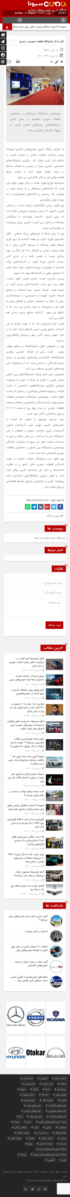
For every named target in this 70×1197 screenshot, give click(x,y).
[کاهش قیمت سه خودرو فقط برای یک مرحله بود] (35, 889)
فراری (48, 1127)
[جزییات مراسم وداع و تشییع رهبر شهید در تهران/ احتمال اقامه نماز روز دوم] (35, 780)
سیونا (16, 1122)
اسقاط (63, 1084)
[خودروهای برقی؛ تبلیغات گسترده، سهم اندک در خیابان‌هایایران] (35, 694)
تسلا (47, 1089)
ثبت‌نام (45, 1094)
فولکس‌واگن (60, 1133)
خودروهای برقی (34, 1105)
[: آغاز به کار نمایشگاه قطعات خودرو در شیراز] (9, 61)
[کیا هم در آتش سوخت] (35, 936)
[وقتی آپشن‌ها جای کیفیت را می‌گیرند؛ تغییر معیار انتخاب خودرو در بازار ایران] (35, 664)
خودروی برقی (36, 1116)
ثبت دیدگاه (54, 625)
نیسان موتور (47, 1138)
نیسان (63, 1138)
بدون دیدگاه (53, 516)
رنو (20, 1116)
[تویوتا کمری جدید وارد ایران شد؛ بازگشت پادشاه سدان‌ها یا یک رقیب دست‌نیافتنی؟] (35, 762)
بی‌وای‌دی (61, 1089)
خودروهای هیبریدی (57, 1111)
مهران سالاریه (23, 1133)
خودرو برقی (47, 1100)
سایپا (29, 1122)
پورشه (23, 1154)
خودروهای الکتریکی (57, 1105)
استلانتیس (28, 1078)
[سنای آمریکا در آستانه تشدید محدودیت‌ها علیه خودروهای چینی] (35, 680)
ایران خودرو (47, 1084)
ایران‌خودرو (29, 1084)
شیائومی (62, 1127)
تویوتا (23, 1089)
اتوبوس (44, 1078)
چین (64, 1160)
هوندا (31, 1138)
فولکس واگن (20, 1127)
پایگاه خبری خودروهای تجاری (52, 1149)
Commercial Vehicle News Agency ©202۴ (47, 1180)
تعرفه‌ (35, 1089)
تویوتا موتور (61, 1094)
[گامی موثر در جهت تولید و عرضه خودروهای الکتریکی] (35, 966)
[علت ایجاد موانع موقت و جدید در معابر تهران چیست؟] (35, 795)
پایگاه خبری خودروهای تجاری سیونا (50, 1154)
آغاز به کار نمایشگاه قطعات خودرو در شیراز (41, 41)
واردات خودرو (46, 1143)
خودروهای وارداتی (32, 1111)
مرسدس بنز (42, 1133)
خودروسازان (29, 1100)
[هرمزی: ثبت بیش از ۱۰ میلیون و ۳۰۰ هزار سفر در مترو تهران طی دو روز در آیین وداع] (35, 710)
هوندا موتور (16, 1138)
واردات (63, 1143)
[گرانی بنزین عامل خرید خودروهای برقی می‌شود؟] (35, 921)
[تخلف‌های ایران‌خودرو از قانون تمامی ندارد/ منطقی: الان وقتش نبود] (35, 981)
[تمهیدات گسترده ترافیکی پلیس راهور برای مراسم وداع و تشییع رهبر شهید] (35, 809)
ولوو (30, 1143)
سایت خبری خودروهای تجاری (52, 1122)
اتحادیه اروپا (60, 1078)
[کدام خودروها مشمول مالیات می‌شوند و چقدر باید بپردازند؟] (35, 876)
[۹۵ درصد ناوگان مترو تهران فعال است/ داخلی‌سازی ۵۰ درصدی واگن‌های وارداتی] (35, 843)
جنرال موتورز (28, 1094)
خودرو (63, 1100)
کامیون (51, 1160)
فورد (36, 1127)
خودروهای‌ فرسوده (57, 1116)
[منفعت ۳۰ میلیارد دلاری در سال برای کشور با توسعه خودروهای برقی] (35, 951)
